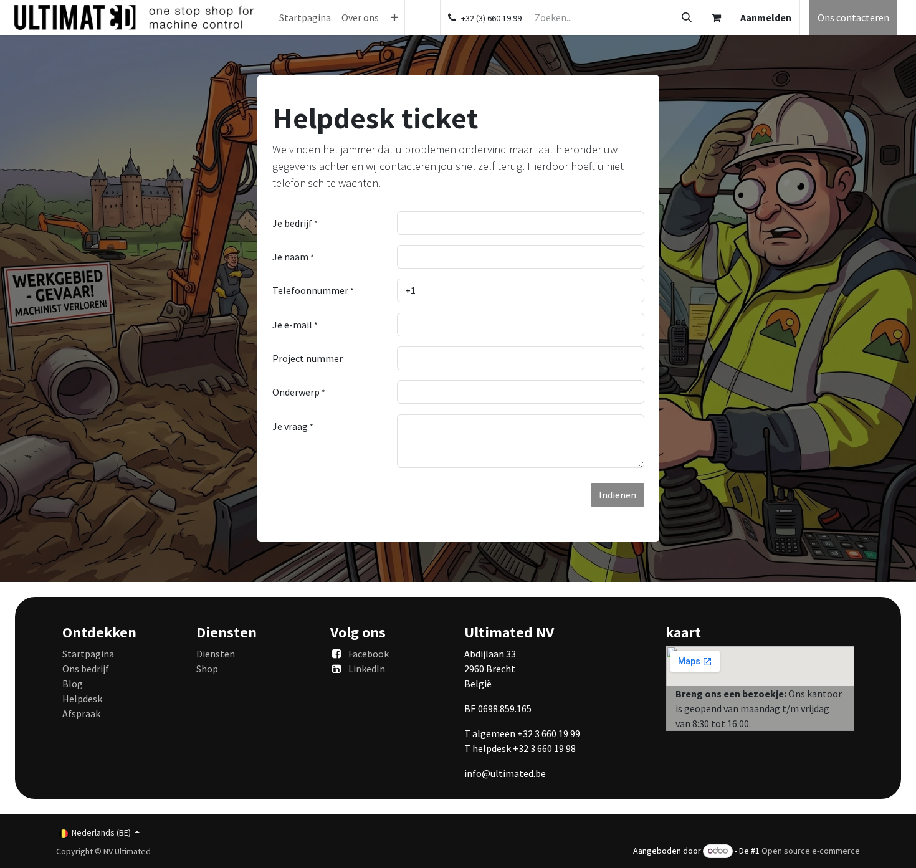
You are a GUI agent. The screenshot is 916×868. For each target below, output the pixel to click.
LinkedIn (366, 668)
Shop (207, 668)
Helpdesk (82, 698)
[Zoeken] (687, 17)
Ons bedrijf (85, 668)
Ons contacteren (853, 17)
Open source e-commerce (810, 850)
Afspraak (81, 713)
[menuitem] (305, 17)
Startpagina (88, 653)
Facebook (368, 653)
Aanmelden (765, 17)
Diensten (215, 653)
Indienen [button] (617, 495)
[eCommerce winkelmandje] (716, 17)
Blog (72, 683)
